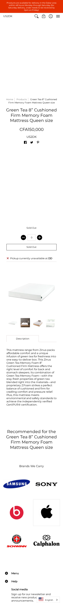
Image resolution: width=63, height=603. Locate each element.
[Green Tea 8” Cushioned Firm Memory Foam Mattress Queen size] (12, 322)
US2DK (7, 16)
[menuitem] (36, 16)
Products (21, 99)
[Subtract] (23, 237)
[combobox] (48, 600)
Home (9, 99)
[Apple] (46, 512)
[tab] (22, 338)
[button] (36, 16)
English (49, 600)
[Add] (39, 237)
